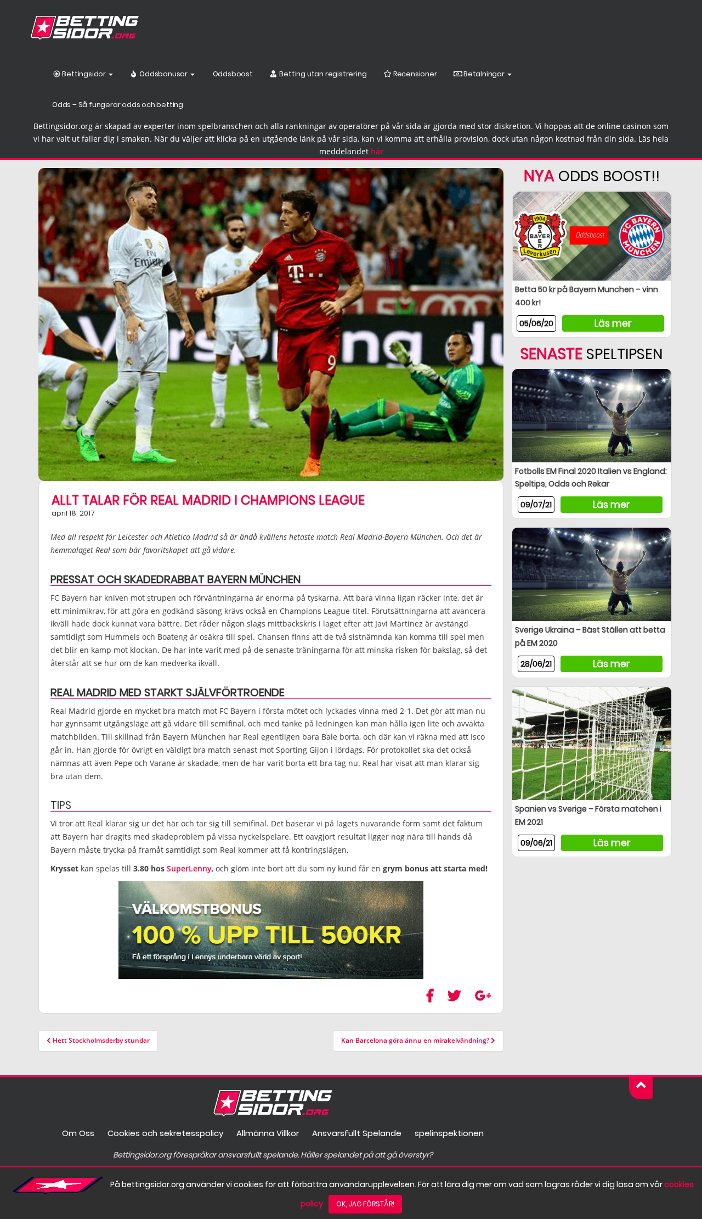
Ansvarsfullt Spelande (356, 1133)
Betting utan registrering (322, 74)
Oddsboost (232, 74)
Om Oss (78, 1133)
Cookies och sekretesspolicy (165, 1133)
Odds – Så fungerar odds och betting (117, 104)
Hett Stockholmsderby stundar (100, 1040)
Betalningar (484, 74)
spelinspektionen (449, 1133)
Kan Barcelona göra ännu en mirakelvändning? (416, 1040)
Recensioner (414, 74)
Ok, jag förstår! (365, 1204)
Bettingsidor (84, 74)
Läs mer (613, 323)
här (377, 151)
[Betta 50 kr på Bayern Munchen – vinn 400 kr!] (592, 235)
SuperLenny (189, 868)
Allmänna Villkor (267, 1133)
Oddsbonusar (163, 74)
